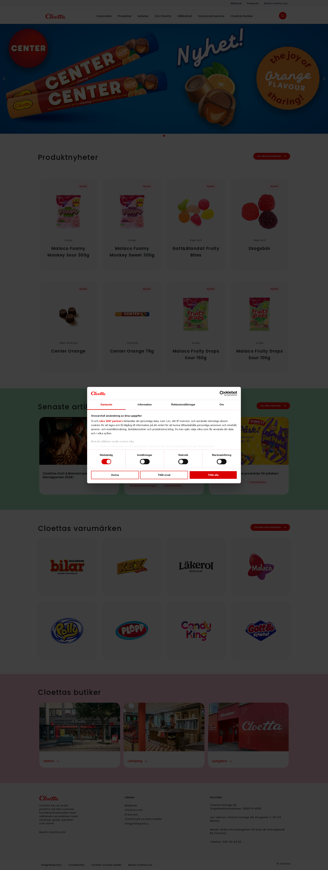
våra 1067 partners (111, 421)
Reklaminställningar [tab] (183, 404)
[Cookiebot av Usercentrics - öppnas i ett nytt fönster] (222, 393)
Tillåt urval (164, 475)
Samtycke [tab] (106, 404)
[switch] (145, 461)
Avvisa (115, 475)
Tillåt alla (213, 475)
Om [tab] (222, 404)
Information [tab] (145, 404)
